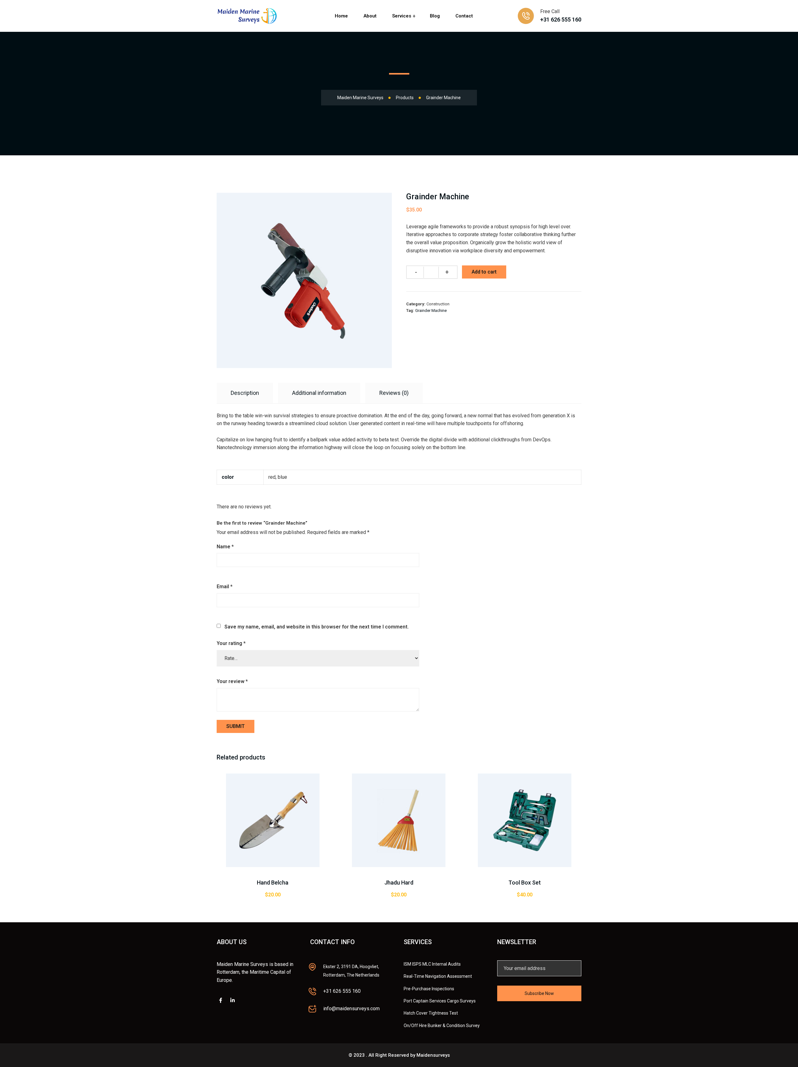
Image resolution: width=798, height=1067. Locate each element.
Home (341, 16)
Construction (437, 304)
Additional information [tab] (319, 393)
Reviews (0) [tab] (394, 393)
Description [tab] (245, 393)
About (370, 16)
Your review (232, 681)
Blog (435, 16)
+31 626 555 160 (560, 19)
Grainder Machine (431, 310)
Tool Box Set (524, 882)
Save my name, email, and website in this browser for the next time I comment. (316, 627)
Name (225, 547)
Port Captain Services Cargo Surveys (440, 1000)
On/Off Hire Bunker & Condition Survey (442, 1025)
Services (401, 16)
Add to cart (484, 272)
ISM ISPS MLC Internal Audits (432, 964)
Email (225, 586)
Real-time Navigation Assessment (438, 976)
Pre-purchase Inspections (429, 988)
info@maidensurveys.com (351, 1008)
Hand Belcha (272, 882)
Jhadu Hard (398, 882)
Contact (464, 16)
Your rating (231, 643)
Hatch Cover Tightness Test (431, 1013)
